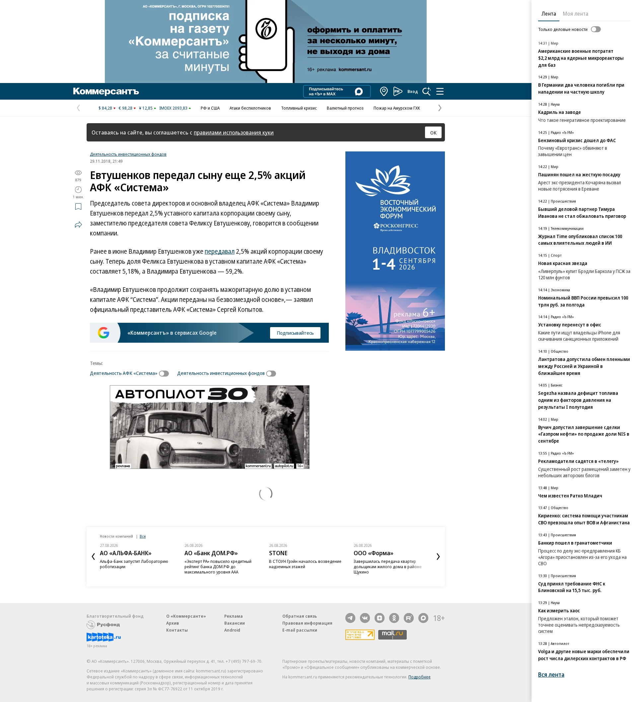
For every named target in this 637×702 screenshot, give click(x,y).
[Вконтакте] (365, 618)
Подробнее (419, 677)
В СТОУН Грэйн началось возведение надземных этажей (305, 564)
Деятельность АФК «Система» (124, 373)
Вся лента (551, 674)
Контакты (177, 630)
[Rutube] (409, 618)
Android (232, 630)
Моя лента (575, 13)
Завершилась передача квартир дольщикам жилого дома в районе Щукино (388, 566)
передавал (220, 251)
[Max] (423, 618)
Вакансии (234, 623)
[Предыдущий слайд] (93, 556)
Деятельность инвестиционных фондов (128, 154)
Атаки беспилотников (250, 108)
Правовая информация (307, 623)
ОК (433, 132)
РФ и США (210, 108)
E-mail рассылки (299, 630)
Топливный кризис (299, 108)
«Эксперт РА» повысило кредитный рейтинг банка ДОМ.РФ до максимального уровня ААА (217, 566)
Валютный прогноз (345, 108)
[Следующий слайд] (438, 556)
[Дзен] (380, 618)
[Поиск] (427, 91)
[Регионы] (384, 91)
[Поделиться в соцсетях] (78, 224)
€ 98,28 (125, 108)
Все (143, 536)
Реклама (233, 616)
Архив (172, 623)
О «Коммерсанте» (186, 616)
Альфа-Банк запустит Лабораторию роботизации (134, 564)
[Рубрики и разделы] (440, 91)
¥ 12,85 (146, 108)
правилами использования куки (234, 132)
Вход (412, 91)
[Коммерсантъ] (106, 91)
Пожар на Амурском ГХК (397, 108)
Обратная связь (299, 616)
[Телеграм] (350, 618)
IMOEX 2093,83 (173, 108)
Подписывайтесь (295, 332)
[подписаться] (165, 374)
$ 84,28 (105, 108)
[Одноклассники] (394, 618)
